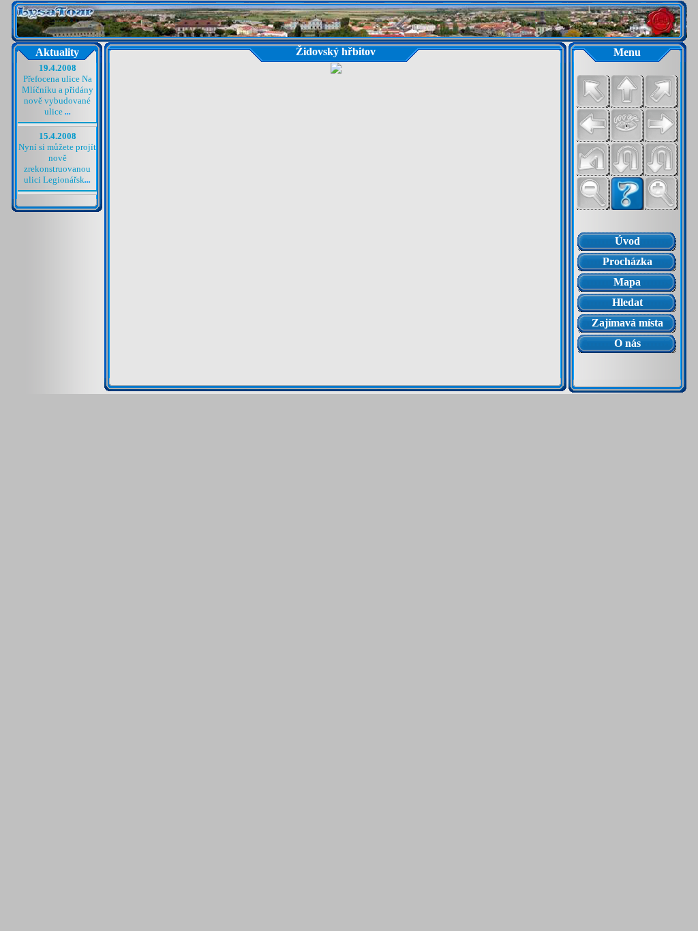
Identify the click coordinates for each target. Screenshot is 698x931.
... (68, 111)
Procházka (627, 261)
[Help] (627, 193)
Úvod (627, 241)
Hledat (627, 302)
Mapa (627, 282)
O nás (627, 343)
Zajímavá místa (627, 323)
